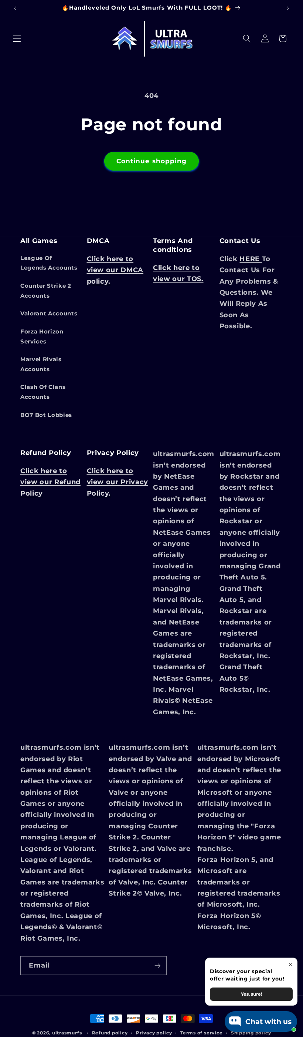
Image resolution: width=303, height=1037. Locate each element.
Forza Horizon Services (42, 336)
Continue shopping (151, 161)
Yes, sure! (251, 994)
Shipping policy (251, 1033)
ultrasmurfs (67, 1033)
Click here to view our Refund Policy (50, 482)
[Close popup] (290, 964)
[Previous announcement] (15, 8)
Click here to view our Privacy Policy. (118, 482)
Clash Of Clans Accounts (42, 391)
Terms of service (201, 1033)
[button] (17, 38)
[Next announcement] (288, 8)
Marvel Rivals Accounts (41, 364)
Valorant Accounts (48, 313)
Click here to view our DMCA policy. (115, 270)
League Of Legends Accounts (49, 262)
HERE (250, 259)
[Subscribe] (157, 965)
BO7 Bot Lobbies (46, 414)
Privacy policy (154, 1033)
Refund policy (110, 1033)
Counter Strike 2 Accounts (45, 290)
